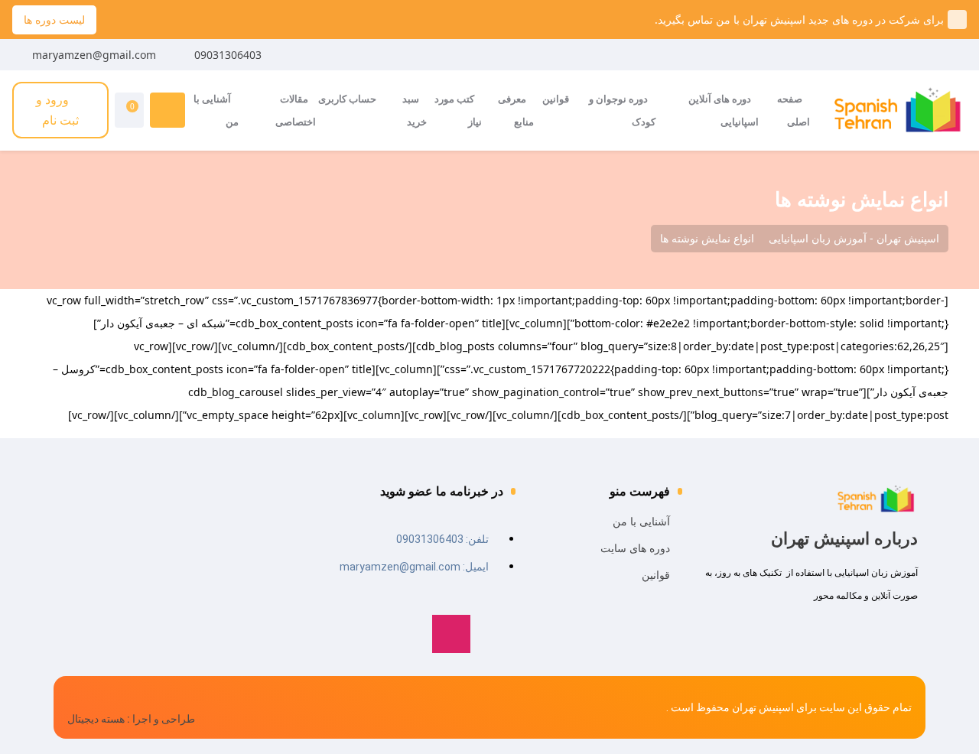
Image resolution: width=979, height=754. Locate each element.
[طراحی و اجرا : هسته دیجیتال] (75, 697)
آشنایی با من (641, 521)
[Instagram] (451, 634)
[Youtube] (406, 634)
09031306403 (228, 54)
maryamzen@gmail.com (94, 54)
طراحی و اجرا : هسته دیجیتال (131, 719)
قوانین (656, 574)
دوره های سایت (635, 548)
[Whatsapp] (496, 634)
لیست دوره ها (54, 19)
